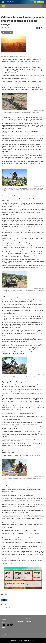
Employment (28, 621)
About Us (19, 618)
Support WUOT (20, 621)
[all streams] (44, 6)
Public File (28, 618)
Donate (41, 1)
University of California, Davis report (10, 155)
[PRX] (29, 640)
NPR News (7, 594)
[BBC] (25, 640)
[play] (3, 6)
